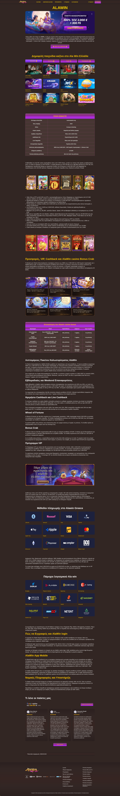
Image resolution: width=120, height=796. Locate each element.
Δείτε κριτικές (60, 744)
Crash (67, 61)
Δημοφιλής (32, 61)
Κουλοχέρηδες (85, 61)
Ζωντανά (50, 61)
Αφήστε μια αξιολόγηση (87, 704)
